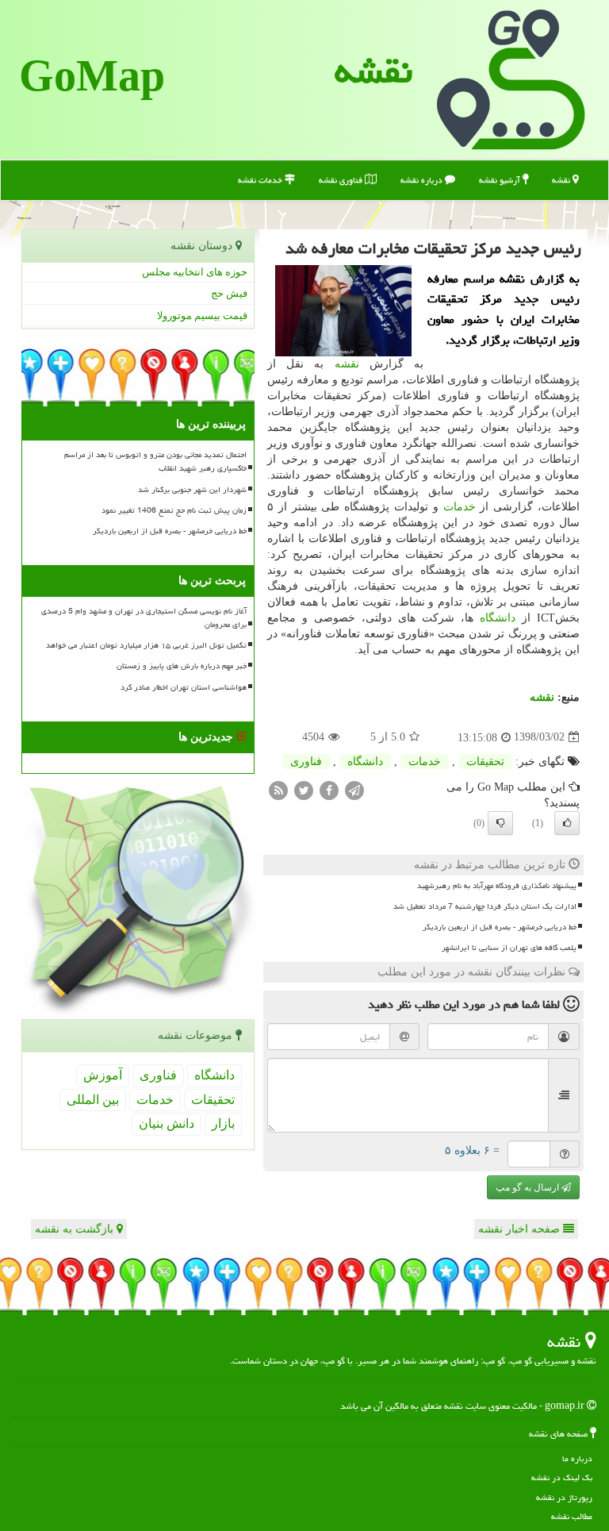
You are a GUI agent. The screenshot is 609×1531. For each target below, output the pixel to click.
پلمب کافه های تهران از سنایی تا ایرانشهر (509, 948)
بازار (223, 1123)
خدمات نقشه (261, 179)
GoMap (92, 79)
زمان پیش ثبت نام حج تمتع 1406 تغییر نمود (174, 510)
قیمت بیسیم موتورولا (202, 315)
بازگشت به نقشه (76, 1229)
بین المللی (93, 1099)
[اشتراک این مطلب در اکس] (304, 789)
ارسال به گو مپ (528, 1187)
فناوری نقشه (342, 179)
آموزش (102, 1075)
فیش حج (229, 293)
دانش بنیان (166, 1123)
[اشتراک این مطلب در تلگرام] (354, 789)
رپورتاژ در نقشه (564, 1497)
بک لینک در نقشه (561, 1477)
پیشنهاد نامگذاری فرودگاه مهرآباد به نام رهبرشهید (496, 886)
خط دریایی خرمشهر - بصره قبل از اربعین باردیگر (499, 927)
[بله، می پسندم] (567, 823)
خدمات (459, 507)
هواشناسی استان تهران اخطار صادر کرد (184, 687)
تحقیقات (485, 761)
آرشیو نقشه (501, 179)
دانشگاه (497, 618)
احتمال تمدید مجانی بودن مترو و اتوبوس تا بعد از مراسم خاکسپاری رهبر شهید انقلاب (155, 461)
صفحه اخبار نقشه (520, 1229)
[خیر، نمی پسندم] (500, 823)
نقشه (373, 71)
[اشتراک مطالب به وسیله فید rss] (278, 789)
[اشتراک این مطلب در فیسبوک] (329, 789)
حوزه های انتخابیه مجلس (194, 272)
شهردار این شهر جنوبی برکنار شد (192, 490)
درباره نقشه (422, 179)
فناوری (306, 761)
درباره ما (577, 1458)
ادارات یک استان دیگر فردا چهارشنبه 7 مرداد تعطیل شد (484, 906)
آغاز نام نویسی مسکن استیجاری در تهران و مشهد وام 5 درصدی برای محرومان (144, 618)
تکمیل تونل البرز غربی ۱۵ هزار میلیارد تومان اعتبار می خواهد (146, 645)
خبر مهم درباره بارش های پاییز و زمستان (182, 666)
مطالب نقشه (571, 1516)
